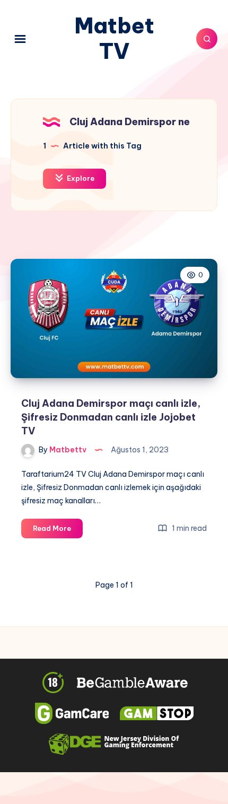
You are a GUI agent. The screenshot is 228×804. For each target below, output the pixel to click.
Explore (79, 178)
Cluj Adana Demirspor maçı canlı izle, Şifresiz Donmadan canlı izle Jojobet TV (110, 417)
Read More (58, 530)
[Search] (206, 38)
